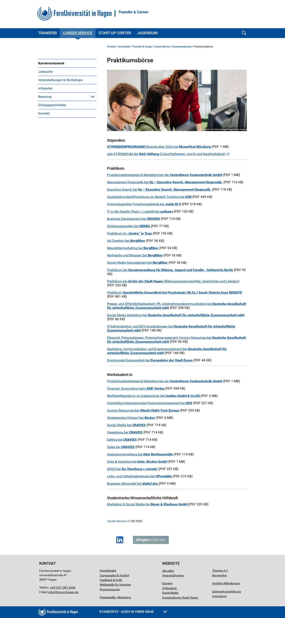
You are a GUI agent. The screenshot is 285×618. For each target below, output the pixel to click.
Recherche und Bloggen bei (135, 255)
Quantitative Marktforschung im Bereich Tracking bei (149, 197)
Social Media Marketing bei (175, 315)
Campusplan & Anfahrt (114, 575)
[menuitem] (67, 63)
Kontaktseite (108, 570)
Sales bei (121, 447)
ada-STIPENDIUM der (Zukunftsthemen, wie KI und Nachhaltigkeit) (166, 154)
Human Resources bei (143, 410)
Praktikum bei (170, 270)
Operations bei (124, 432)
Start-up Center (115, 33)
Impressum (219, 596)
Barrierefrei (219, 575)
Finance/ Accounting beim (135, 388)
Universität (124, 46)
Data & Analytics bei (137, 462)
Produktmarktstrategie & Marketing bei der (164, 175)
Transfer (47, 33)
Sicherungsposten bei (129, 226)
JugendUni (147, 33)
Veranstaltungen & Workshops (60, 80)
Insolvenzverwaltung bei (140, 454)
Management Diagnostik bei (165, 182)
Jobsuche (45, 72)
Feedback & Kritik (111, 580)
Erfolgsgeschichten (52, 105)
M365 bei (132, 469)
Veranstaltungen (173, 575)
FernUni (111, 46)
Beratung (45, 97)
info (50, 592)
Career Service (77, 33)
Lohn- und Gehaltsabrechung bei (139, 476)
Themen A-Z (220, 570)
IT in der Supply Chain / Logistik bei (140, 211)
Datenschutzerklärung (226, 591)
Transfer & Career (133, 12)
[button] (93, 97)
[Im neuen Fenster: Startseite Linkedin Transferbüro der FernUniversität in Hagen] (120, 543)
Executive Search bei (159, 189)
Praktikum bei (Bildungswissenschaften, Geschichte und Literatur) (173, 281)
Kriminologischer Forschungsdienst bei (144, 204)
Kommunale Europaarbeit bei (150, 360)
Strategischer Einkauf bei (131, 418)
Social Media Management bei (137, 263)
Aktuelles (168, 570)
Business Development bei (133, 219)
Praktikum (174, 292)
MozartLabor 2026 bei (159, 147)
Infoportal (45, 88)
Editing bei (122, 440)
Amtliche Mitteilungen (226, 583)
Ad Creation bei (126, 241)
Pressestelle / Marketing (115, 597)
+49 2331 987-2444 (62, 587)
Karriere (167, 583)
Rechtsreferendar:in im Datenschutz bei (153, 396)
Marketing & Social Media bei (148, 504)
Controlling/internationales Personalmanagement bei (149, 403)
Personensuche (110, 589)
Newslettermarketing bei (132, 248)
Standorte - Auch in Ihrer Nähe (127, 612)
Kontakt (44, 113)
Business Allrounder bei (133, 483)
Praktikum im (129, 233)
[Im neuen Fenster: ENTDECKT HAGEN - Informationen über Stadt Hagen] (151, 543)
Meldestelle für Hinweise (115, 584)
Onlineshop (169, 588)
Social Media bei (126, 425)
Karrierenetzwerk (51, 63)
